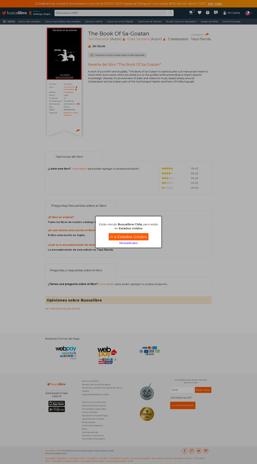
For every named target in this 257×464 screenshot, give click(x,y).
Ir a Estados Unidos (128, 236)
